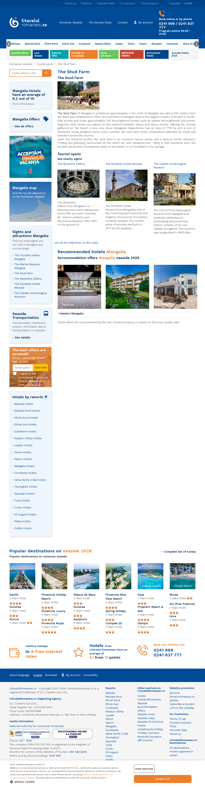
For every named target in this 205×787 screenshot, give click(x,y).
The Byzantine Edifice (28, 278)
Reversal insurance (150, 736)
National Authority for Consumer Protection (36, 726)
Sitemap (87, 3)
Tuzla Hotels (22, 500)
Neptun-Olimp (103, 43)
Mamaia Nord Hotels (27, 410)
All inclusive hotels (153, 54)
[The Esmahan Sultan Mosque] (127, 185)
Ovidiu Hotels (22, 528)
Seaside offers (19, 53)
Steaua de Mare (84, 594)
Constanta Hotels (25, 472)
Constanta (172, 43)
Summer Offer (56, 54)
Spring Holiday (116, 611)
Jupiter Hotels (23, 445)
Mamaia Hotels (23, 403)
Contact (123, 22)
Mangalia (157, 43)
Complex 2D (114, 623)
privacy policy (33, 384)
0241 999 (167, 23)
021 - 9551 (25, 740)
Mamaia (15, 43)
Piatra (109, 756)
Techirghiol (112, 737)
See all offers (24, 126)
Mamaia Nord (32, 43)
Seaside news (146, 714)
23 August (112, 752)
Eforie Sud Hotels (25, 424)
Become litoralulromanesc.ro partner (182, 696)
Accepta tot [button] (163, 779)
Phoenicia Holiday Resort (53, 596)
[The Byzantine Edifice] (78, 183)
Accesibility (90, 675)
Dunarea (15, 606)
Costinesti (84, 43)
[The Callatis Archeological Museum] (175, 189)
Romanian (51, 675)
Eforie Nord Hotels (26, 417)
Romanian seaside (21, 64)
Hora (173, 616)
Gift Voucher (145, 740)
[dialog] (102, 773)
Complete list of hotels (180, 551)
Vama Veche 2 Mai (193, 43)
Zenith (13, 594)
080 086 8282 (78, 751)
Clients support (150, 3)
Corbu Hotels (22, 507)
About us (71, 3)
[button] (65, 287)
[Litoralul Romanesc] (28, 23)
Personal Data (178, 730)
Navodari (111, 741)
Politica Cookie (91, 774)
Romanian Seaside (70, 22)
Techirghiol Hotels (25, 486)
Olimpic (143, 623)
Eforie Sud (68, 43)
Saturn (143, 43)
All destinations (179, 747)
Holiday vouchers (148, 732)
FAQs (173, 726)
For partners (128, 3)
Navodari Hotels (24, 493)
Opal (141, 594)
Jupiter (119, 43)
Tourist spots (45, 64)
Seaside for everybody (77, 54)
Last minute (38, 54)
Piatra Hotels (22, 521)
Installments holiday (150, 729)
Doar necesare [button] (144, 768)
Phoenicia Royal (52, 623)
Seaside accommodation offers (148, 707)
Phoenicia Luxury (53, 611)
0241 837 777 (168, 654)
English (37, 675)
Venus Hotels (22, 452)
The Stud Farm (23, 273)
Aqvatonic (80, 619)
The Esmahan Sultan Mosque (27, 285)
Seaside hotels (106, 3)
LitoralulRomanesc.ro (22, 688)
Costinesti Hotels (25, 431)
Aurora (14, 619)
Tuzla (109, 744)
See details (22, 337)
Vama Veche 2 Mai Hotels (30, 479)
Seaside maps (146, 718)
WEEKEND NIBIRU (128, 54)
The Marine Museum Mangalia (27, 266)
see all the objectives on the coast (76, 242)
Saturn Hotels (23, 459)
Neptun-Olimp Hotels (28, 438)
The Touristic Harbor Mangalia (27, 257)
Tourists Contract (180, 722)
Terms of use (178, 718)
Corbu (109, 748)
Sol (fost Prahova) (182, 603)
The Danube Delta (100, 22)
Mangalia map (24, 188)
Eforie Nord (51, 43)
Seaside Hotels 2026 (180, 54)
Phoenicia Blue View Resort (116, 596)
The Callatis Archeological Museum (30, 295)
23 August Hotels (25, 514)
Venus (131, 43)
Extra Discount (106, 54)
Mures (174, 594)
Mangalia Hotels (24, 466)
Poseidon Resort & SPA (150, 608)
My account (145, 22)
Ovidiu (109, 759)
